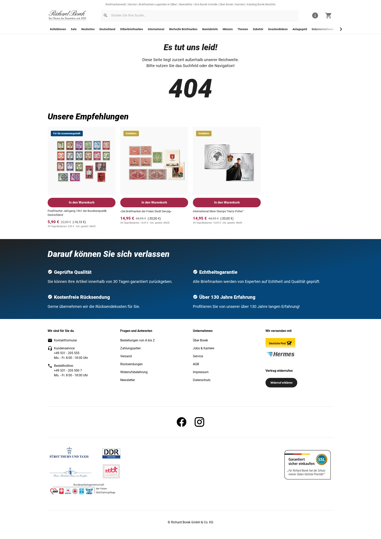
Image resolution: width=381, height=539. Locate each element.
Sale (74, 29)
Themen (243, 29)
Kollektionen (58, 29)
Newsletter (185, 4)
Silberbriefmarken (131, 29)
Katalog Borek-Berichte (261, 4)
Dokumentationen (323, 29)
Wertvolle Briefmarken (183, 29)
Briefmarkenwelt (116, 4)
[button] (105, 15)
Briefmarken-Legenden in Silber (158, 4)
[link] (67, 15)
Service (132, 4)
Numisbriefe (210, 29)
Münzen (228, 29)
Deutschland (107, 29)
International (156, 29)
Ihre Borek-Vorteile (206, 4)
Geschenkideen (278, 29)
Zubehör (258, 29)
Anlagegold (299, 29)
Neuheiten (88, 29)
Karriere (240, 4)
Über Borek (226, 4)
